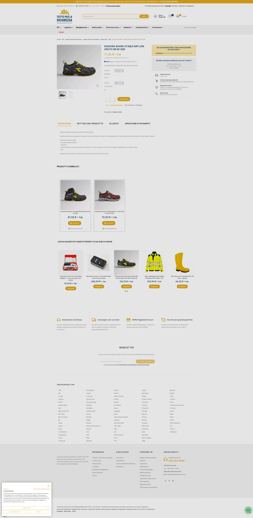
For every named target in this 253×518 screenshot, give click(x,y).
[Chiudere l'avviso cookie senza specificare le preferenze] (49, 485)
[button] (6, 489)
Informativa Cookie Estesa (41, 489)
